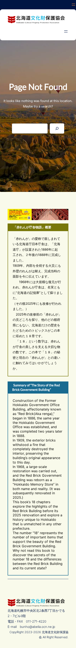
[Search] (57, 128)
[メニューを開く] (73, 4)
